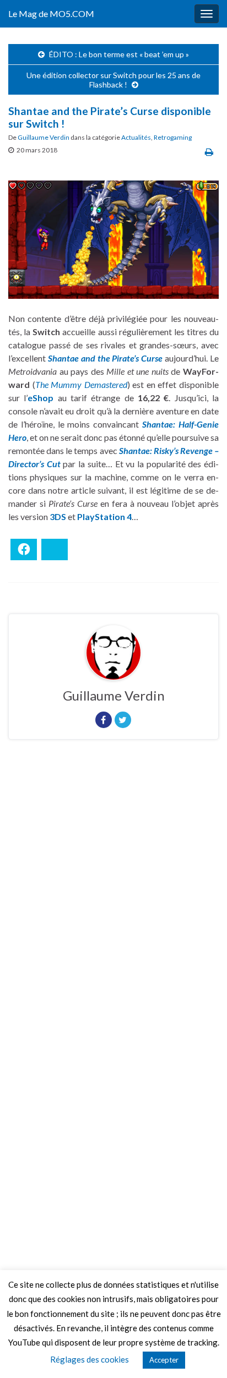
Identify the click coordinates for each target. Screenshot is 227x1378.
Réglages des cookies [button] (89, 1359)
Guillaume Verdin (43, 137)
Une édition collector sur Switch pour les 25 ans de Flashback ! (113, 79)
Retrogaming (173, 137)
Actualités (136, 137)
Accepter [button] (164, 1359)
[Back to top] (202, 1353)
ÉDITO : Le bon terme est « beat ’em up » (119, 54)
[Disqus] (113, 899)
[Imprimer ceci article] (209, 151)
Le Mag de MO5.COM (51, 13)
